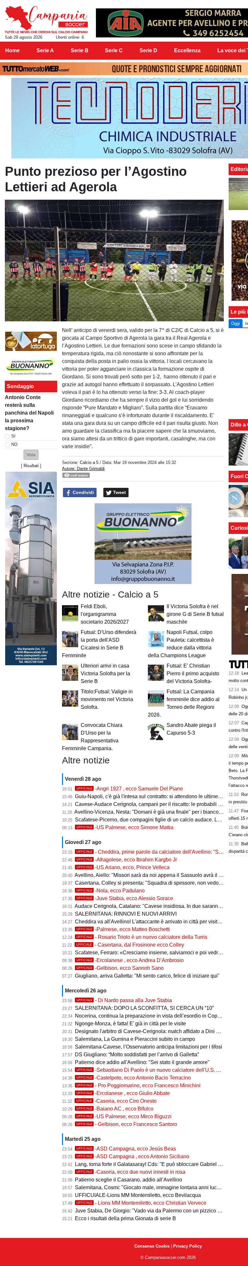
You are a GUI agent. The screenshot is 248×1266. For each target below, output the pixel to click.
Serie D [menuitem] (148, 50)
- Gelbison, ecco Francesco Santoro (127, 1124)
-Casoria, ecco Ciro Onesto (116, 1101)
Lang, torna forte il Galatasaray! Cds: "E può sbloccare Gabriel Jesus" (154, 1164)
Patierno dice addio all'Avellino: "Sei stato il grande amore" (142, 1062)
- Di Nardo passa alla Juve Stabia (124, 1000)
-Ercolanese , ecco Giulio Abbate (123, 1093)
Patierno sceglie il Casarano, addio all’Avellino (128, 1179)
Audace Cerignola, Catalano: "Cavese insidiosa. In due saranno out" (153, 906)
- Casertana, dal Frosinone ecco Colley (130, 945)
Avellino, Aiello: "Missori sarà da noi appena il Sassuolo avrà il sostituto (156, 875)
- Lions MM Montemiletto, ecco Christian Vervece (141, 1203)
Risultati (31, 465)
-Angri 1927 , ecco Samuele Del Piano (130, 788)
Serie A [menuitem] (45, 50)
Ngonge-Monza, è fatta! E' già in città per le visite (130, 1023)
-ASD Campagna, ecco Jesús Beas (126, 1148)
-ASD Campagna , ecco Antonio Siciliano (133, 1156)
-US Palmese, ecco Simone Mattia (125, 827)
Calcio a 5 (89, 462)
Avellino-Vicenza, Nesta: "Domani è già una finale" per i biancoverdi (152, 812)
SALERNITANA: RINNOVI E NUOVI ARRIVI (126, 914)
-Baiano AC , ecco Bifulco (115, 1108)
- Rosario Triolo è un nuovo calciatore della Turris (142, 937)
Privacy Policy (187, 1246)
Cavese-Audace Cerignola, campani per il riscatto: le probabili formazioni (158, 804)
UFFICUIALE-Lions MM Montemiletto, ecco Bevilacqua (138, 1195)
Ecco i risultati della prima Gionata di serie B (125, 1218)
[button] (31, 455)
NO (14, 444)
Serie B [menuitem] (79, 50)
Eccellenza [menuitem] (187, 50)
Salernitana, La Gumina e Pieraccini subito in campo (135, 1039)
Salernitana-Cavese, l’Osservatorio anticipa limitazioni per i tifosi (148, 1047)
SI (13, 436)
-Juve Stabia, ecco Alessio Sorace (125, 898)
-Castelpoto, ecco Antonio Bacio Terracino (134, 1077)
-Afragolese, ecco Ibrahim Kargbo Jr (127, 859)
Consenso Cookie (152, 1246)
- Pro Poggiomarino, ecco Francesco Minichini (139, 1085)
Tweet (119, 492)
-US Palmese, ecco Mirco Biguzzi (124, 1116)
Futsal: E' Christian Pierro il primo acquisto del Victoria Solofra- (193, 673)
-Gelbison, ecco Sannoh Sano (120, 968)
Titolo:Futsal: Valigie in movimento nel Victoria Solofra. (107, 699)
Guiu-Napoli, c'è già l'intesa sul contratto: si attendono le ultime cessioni (156, 796)
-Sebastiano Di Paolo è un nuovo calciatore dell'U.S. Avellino (156, 1070)
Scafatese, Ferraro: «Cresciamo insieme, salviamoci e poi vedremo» (153, 952)
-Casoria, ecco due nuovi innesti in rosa (131, 1172)
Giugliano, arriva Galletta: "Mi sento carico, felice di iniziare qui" (147, 976)
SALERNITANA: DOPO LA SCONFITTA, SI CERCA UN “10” (144, 1008)
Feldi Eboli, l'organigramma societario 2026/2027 (105, 614)
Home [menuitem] (12, 50)
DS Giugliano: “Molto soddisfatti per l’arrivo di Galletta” (137, 1054)
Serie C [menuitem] (114, 50)
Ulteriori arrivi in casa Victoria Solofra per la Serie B (105, 673)
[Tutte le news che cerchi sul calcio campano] (46, 19)
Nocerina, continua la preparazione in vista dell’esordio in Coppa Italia (155, 1016)
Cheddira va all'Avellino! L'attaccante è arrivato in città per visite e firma (156, 921)
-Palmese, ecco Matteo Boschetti (123, 929)
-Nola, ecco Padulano (111, 890)
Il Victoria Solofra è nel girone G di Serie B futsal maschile (195, 614)
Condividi (82, 492)
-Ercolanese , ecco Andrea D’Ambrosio (130, 960)
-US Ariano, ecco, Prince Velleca (123, 867)
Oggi (235, 323)
